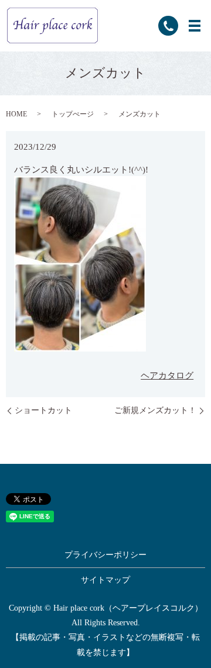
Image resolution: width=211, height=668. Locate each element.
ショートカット (43, 410)
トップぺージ (73, 114)
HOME (16, 114)
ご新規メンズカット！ (155, 410)
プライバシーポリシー (105, 554)
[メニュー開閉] (194, 26)
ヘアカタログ (167, 375)
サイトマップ (105, 580)
